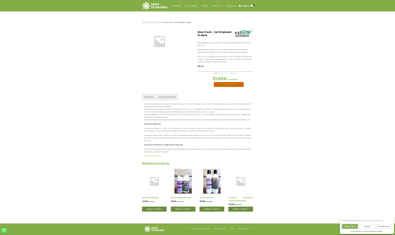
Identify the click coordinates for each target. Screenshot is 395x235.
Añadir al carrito (229, 84)
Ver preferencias (383, 226)
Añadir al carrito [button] (154, 209)
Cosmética (152, 22)
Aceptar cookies (349, 226)
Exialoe (236, 73)
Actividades (191, 6)
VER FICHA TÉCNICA (152, 156)
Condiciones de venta (220, 228)
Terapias (177, 6)
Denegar (367, 226)
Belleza (161, 22)
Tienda (204, 6)
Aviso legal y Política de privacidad (372, 231)
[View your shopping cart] (252, 5)
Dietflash (231, 6)
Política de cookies (356, 231)
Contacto (217, 6)
